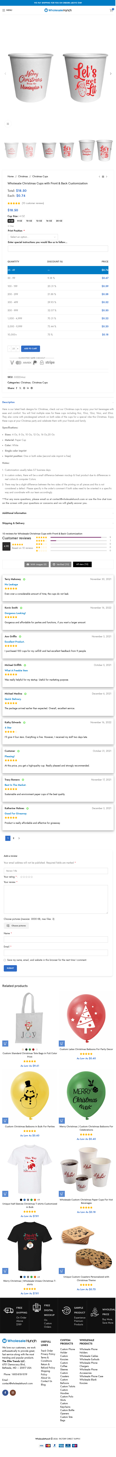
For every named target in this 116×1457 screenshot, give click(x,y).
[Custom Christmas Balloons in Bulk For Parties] (29, 1096)
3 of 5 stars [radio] (26, 877)
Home (11, 176)
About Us (45, 1378)
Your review (11, 882)
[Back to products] (103, 176)
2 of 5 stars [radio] (24, 877)
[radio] (11, 221)
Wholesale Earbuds (89, 1359)
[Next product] (106, 176)
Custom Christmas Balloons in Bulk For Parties (30, 1126)
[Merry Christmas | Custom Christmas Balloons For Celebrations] (86, 1096)
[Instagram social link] (13, 1393)
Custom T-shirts (67, 1386)
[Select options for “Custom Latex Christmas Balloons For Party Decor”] (62, 1043)
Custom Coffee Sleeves (64, 1366)
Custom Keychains (65, 1405)
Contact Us (46, 1381)
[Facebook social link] (16, 388)
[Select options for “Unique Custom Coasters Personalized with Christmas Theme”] (62, 1271)
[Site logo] (58, 10)
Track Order (47, 1350)
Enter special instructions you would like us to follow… (37, 242)
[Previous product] (99, 176)
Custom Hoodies (64, 1391)
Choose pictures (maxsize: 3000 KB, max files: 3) (29, 919)
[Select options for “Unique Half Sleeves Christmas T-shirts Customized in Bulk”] (5, 1194)
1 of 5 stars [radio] (21, 877)
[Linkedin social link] (28, 388)
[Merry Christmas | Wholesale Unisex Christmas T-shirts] (29, 1246)
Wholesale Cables (89, 1356)
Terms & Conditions (46, 1359)
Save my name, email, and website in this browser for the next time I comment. (47, 960)
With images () (38, 564)
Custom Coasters (64, 1374)
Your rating (10, 877)
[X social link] (20, 388)
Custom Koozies (64, 1357)
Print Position (16, 230)
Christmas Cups (40, 176)
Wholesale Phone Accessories (88, 1371)
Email (7, 946)
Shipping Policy (45, 1372)
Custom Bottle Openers (67, 1412)
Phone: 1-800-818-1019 (15, 1374)
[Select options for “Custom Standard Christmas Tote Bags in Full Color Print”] (5, 1043)
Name (8, 933)
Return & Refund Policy (48, 1366)
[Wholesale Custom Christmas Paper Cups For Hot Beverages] (86, 1169)
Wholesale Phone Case (91, 1376)
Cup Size (13, 216)
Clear (12, 226)
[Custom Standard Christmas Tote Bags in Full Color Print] (29, 1019)
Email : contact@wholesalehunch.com (17, 1381)
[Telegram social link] (32, 388)
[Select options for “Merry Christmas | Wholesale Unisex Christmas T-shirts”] (5, 1271)
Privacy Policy (48, 1354)
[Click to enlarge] (8, 123)
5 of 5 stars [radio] (31, 877)
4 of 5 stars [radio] (29, 877)
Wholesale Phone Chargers (88, 1364)
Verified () (62, 564)
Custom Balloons (64, 1381)
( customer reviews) (33, 203)
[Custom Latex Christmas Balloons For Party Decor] (86, 1019)
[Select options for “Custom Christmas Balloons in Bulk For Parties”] (5, 1121)
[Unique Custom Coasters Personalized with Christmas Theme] (86, 1246)
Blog (43, 1384)
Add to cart (30, 348)
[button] (5, 74)
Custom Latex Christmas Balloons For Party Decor (86, 1049)
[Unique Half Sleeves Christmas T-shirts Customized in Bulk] (29, 1169)
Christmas (23, 176)
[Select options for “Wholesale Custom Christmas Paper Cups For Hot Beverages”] (62, 1194)
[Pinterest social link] (24, 388)
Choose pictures (19, 925)
